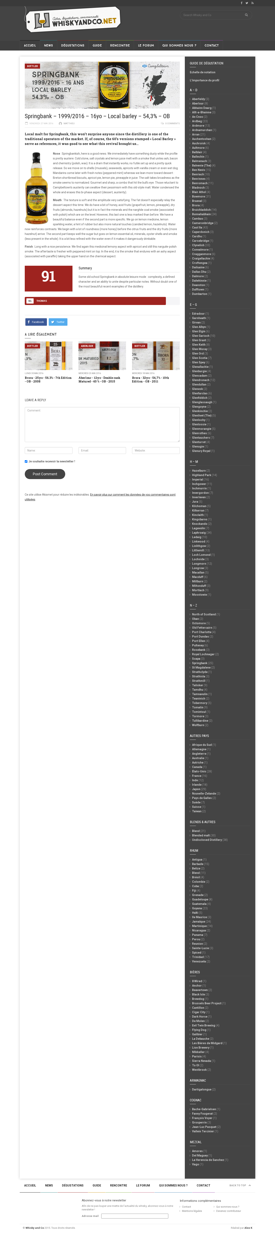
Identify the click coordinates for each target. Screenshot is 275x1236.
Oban (195, 618)
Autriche (197, 762)
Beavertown (200, 990)
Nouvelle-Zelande (204, 793)
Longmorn (199, 563)
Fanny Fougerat (202, 1113)
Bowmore (198, 196)
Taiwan (197, 811)
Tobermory (199, 703)
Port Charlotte (201, 632)
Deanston (198, 285)
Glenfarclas (200, 393)
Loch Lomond (201, 554)
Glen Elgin (198, 331)
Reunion (197, 943)
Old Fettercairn (202, 627)
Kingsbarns (199, 519)
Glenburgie (199, 371)
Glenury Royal (201, 451)
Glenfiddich (199, 397)
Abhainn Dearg (202, 108)
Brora (196, 205)
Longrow (198, 568)
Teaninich (198, 698)
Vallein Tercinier (203, 1131)
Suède (196, 802)
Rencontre (120, 45)
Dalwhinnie (199, 280)
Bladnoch (198, 187)
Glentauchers (201, 437)
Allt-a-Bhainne (201, 112)
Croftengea (199, 263)
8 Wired (197, 981)
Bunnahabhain (201, 214)
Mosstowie (199, 594)
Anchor (197, 985)
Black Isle (198, 994)
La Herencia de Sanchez (208, 1160)
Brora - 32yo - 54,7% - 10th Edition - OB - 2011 (150, 379)
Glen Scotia (199, 358)
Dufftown (198, 289)
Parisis (197, 1056)
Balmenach (199, 161)
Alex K (248, 1227)
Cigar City (198, 1012)
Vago (195, 1164)
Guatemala (199, 903)
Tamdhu (197, 689)
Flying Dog (199, 1029)
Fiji (194, 890)
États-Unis (199, 771)
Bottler (32, 66)
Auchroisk (199, 143)
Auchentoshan (201, 139)
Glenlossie (199, 424)
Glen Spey (198, 362)
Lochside (198, 559)
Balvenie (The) (201, 165)
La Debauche (200, 1038)
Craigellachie (201, 258)
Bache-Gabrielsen (204, 1109)
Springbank (199, 663)
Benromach (200, 183)
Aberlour (87, 345)
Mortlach (198, 590)
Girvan (196, 322)
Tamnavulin (200, 694)
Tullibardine (200, 720)
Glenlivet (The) (202, 415)
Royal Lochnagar (203, 654)
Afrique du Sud (202, 744)
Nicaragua (199, 930)
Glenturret (199, 442)
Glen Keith (199, 344)
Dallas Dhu (199, 271)
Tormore (198, 716)
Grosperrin (199, 1122)
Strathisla (198, 676)
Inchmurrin (199, 488)
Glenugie (198, 446)
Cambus (197, 218)
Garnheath (199, 318)
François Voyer (202, 1118)
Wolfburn (198, 725)
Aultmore (198, 147)
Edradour (198, 313)
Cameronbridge (202, 223)
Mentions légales (192, 1210)
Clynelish (198, 245)
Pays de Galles (202, 798)
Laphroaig (199, 532)
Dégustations (72, 45)
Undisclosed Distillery (207, 839)
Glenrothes (199, 433)
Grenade (198, 895)
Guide (97, 45)
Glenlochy (198, 420)
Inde (195, 780)
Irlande (197, 784)
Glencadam (199, 375)
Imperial (197, 479)
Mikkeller (198, 1052)
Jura (195, 501)
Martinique (199, 926)
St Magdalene (201, 667)
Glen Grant (199, 340)
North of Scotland (204, 614)
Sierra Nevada (201, 1060)
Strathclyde (200, 672)
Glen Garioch (200, 335)
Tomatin (197, 707)
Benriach (198, 174)
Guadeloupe (200, 899)
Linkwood (198, 541)
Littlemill (198, 550)
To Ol (195, 1065)
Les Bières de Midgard (207, 1043)
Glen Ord (198, 353)
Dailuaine (198, 267)
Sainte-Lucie (200, 948)
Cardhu (197, 236)
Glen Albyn (199, 327)
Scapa (196, 658)
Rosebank (198, 649)
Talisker (197, 685)
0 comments (172, 123)
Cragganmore (201, 254)
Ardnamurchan (202, 130)
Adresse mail (90, 1215)
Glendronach (200, 380)
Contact (212, 45)
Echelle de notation (202, 72)
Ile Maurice (199, 917)
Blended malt (201, 835)
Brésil (196, 877)
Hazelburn (199, 470)
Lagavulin (198, 528)
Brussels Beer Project (206, 1003)
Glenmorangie (201, 428)
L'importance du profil (204, 80)
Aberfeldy (198, 99)
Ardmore (198, 125)
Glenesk (197, 389)
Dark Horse (199, 1016)
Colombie (198, 881)
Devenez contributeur (228, 1210)
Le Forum (146, 45)
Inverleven (199, 497)
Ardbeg (197, 121)
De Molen (198, 1021)
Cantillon (198, 1007)
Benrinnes (199, 178)
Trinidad (198, 957)
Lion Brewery (200, 1047)
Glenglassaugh (202, 402)
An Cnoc (197, 116)
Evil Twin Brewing (203, 1025)
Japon (196, 789)
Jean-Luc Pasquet (204, 1127)
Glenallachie (200, 366)
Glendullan (199, 384)
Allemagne (199, 749)
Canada (197, 767)
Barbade (197, 864)
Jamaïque (198, 921)
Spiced (196, 952)
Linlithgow (199, 546)
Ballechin (198, 156)
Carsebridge (200, 240)
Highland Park (201, 475)
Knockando (199, 523)
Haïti (195, 912)
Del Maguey (200, 1155)
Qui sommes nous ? (179, 45)
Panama (197, 934)
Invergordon (200, 492)
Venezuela (199, 961)
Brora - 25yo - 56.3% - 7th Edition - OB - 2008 (48, 379)
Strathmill (198, 680)
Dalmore (198, 276)
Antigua (197, 859)
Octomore (199, 623)
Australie (198, 758)
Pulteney (198, 645)
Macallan (198, 572)
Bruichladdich (201, 209)
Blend (196, 831)
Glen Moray (199, 349)
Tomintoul (199, 711)
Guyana (197, 908)
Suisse (196, 806)
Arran (196, 134)
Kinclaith (198, 515)
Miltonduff (199, 585)
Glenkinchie (200, 411)
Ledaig (196, 537)
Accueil (30, 45)
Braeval (197, 201)
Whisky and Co (35, 1227)
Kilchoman (199, 506)
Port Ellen (198, 641)
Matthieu (69, 123)
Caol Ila (197, 227)
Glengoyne (199, 406)
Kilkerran (198, 510)
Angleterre (199, 753)
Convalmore (200, 249)
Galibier (197, 1034)
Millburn (197, 581)
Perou (196, 939)
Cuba (195, 886)
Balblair (197, 152)
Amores (197, 1151)
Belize (196, 868)
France (196, 775)
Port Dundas (200, 636)
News (48, 45)
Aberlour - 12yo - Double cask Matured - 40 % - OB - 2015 (99, 379)
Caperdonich (200, 232)
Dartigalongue (201, 1089)
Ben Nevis (198, 170)
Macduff (197, 577)
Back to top (238, 1185)
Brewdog (198, 998)
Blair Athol (199, 192)
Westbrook (199, 1069)
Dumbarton (199, 294)
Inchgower (199, 484)
